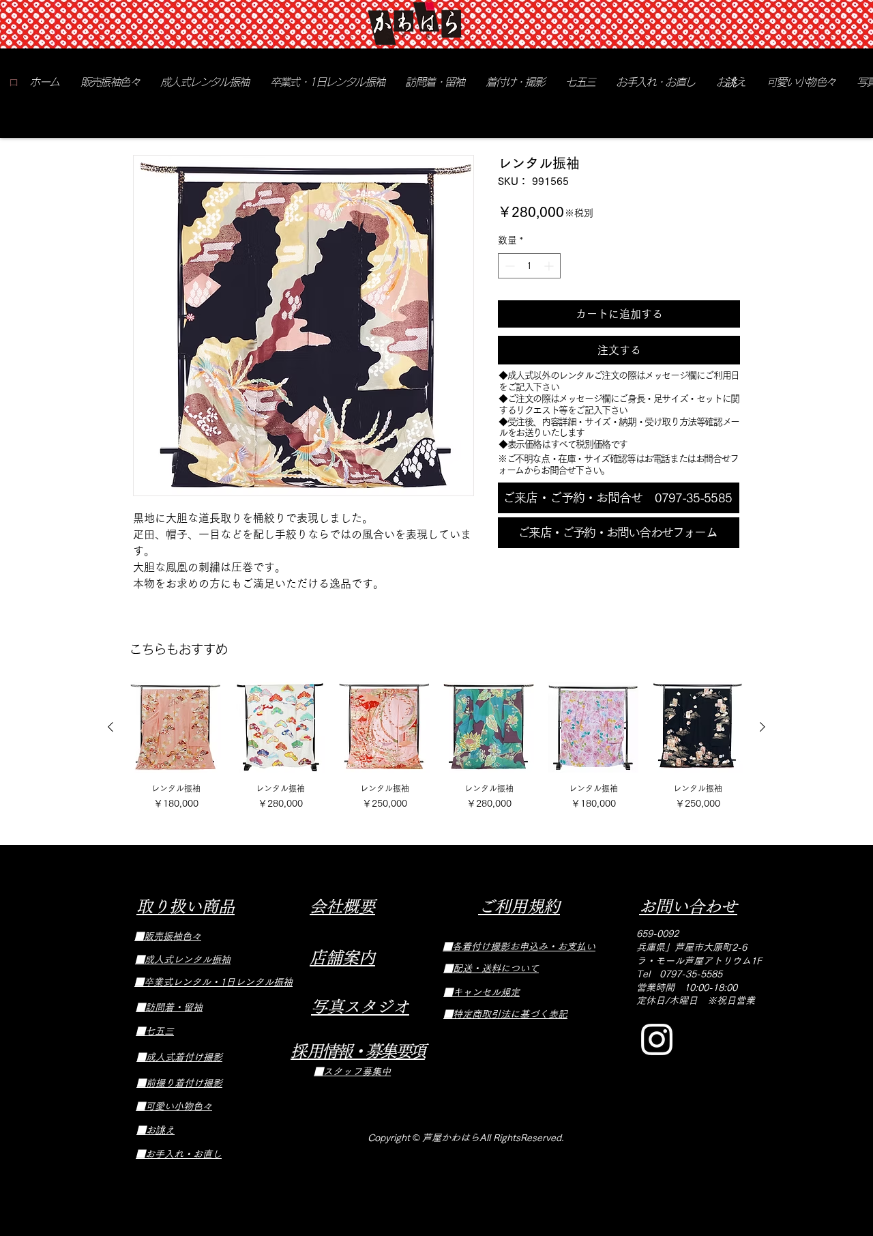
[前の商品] (110, 727)
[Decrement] (508, 266)
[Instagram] (657, 1039)
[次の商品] (762, 727)
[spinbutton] (529, 266)
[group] (436, 747)
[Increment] (550, 266)
